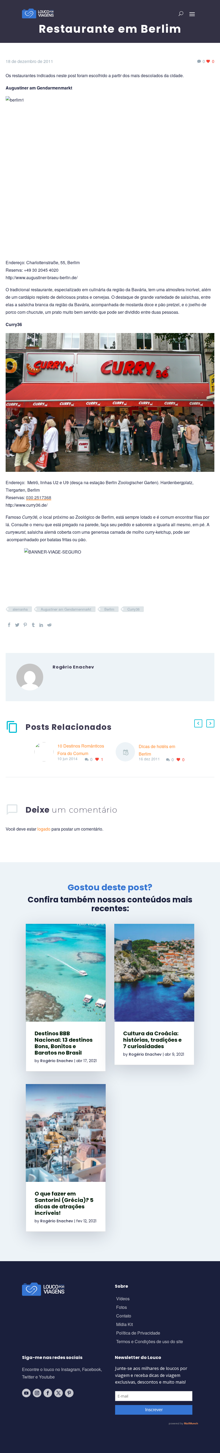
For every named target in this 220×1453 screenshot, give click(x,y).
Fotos (121, 1307)
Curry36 (133, 609)
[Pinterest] (25, 625)
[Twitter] (17, 625)
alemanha (20, 609)
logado (44, 829)
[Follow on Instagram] (37, 1393)
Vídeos (123, 1299)
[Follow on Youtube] (26, 1393)
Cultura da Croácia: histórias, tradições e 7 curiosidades (152, 1040)
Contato (123, 1316)
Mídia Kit (124, 1324)
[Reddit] (49, 625)
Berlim (109, 609)
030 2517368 (38, 497)
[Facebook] (9, 625)
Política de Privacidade (138, 1333)
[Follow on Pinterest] (69, 1393)
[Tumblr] (33, 625)
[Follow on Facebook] (47, 1393)
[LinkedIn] (41, 625)
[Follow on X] (58, 1393)
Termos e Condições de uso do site (149, 1341)
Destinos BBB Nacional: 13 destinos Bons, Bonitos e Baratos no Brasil (64, 1043)
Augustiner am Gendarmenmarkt (66, 609)
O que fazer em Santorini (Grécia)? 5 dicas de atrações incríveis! (64, 1203)
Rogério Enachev (56, 1060)
